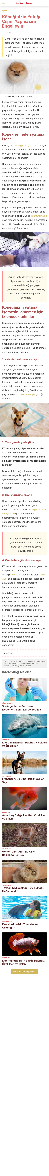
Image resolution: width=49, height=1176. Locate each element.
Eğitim (4, 11)
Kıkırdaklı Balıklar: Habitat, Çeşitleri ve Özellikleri (24, 744)
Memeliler (7, 921)
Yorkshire (17, 574)
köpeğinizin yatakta (25, 145)
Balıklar (6, 740)
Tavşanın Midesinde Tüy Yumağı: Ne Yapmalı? (23, 889)
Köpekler (6, 776)
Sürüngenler (8, 703)
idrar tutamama (39, 215)
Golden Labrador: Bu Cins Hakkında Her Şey (18, 853)
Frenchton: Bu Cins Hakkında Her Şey (23, 780)
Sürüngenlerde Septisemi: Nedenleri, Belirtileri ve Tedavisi (22, 708)
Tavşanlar (7, 885)
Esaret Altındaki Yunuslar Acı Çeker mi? (20, 926)
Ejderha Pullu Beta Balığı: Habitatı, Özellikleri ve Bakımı (23, 962)
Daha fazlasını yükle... (24, 971)
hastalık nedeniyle (26, 394)
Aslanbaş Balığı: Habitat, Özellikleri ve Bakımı (24, 817)
